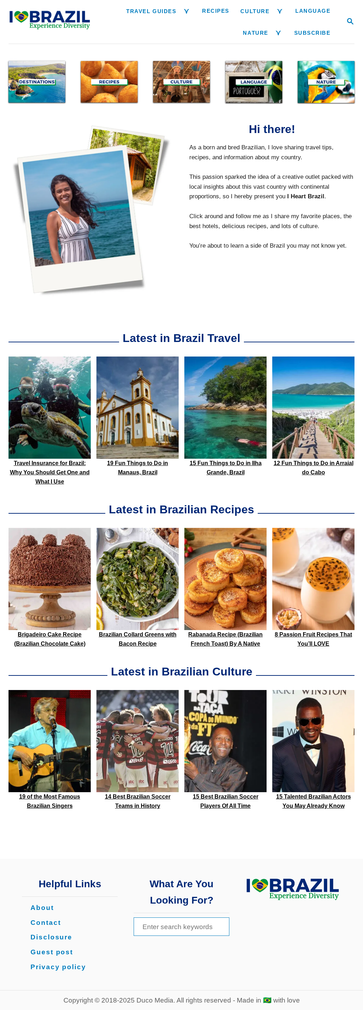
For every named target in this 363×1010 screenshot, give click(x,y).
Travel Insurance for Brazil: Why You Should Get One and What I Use (50, 472)
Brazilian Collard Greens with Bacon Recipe (138, 639)
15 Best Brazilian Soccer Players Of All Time (225, 801)
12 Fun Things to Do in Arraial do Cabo (313, 467)
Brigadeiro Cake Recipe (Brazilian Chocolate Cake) (49, 639)
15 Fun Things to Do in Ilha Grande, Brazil (226, 467)
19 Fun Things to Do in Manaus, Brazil (137, 467)
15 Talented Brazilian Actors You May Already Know (313, 801)
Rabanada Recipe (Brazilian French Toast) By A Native (225, 639)
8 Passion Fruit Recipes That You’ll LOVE (313, 639)
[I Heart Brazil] (50, 22)
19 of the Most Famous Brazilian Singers (49, 801)
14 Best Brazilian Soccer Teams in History (138, 801)
